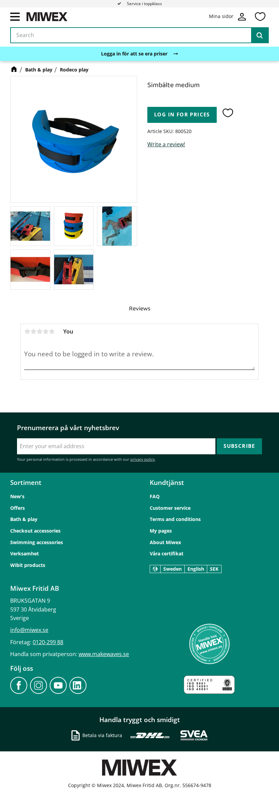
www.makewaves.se (104, 654)
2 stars (33, 331)
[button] (15, 16)
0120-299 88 (48, 642)
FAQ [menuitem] (155, 496)
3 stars (39, 331)
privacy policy (142, 459)
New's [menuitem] (17, 496)
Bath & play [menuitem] (23, 519)
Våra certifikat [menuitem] (166, 553)
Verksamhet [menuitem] (24, 553)
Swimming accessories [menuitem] (36, 542)
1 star (27, 331)
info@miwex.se (29, 630)
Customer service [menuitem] (170, 508)
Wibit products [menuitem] (27, 565)
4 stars (46, 331)
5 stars (52, 331)
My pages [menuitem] (161, 530)
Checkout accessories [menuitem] (35, 530)
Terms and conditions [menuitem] (175, 519)
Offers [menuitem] (17, 508)
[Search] (259, 35)
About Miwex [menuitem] (165, 542)
